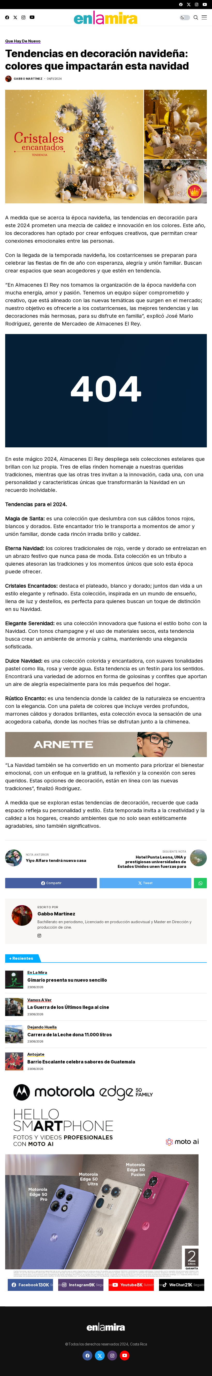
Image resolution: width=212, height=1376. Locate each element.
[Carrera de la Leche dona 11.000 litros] (14, 1034)
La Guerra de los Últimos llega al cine (68, 1007)
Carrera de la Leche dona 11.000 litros (69, 1034)
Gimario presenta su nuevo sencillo (67, 980)
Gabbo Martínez (28, 78)
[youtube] (205, 4)
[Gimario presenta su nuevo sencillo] (14, 980)
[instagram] (196, 4)
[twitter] (189, 4)
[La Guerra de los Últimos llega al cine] (14, 1007)
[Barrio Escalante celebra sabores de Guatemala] (14, 1061)
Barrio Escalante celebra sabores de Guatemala (81, 1061)
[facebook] (181, 4)
